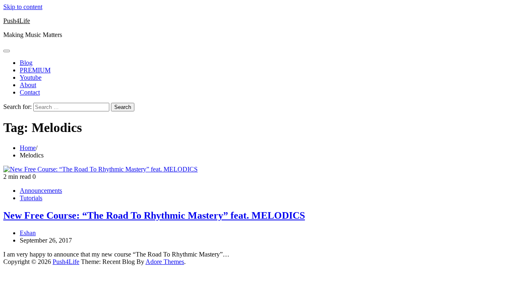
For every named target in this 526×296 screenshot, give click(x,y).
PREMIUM (35, 70)
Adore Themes (164, 261)
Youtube (31, 77)
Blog (26, 62)
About (28, 84)
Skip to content (22, 6)
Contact (30, 92)
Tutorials (31, 197)
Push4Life (16, 20)
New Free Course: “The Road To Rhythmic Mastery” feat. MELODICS (154, 215)
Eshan (28, 232)
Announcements (41, 190)
